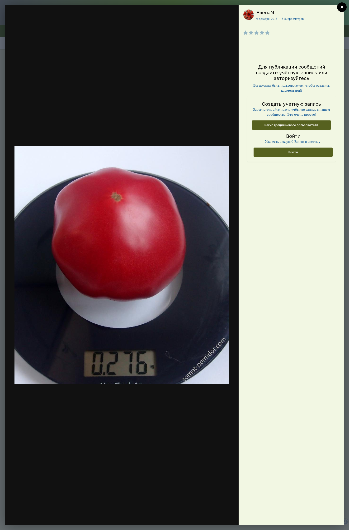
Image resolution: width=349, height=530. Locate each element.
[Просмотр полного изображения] (230, 13)
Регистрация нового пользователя (291, 125)
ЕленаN (265, 12)
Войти (293, 152)
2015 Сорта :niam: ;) (44, 32)
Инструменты (217, 517)
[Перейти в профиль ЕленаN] (248, 15)
